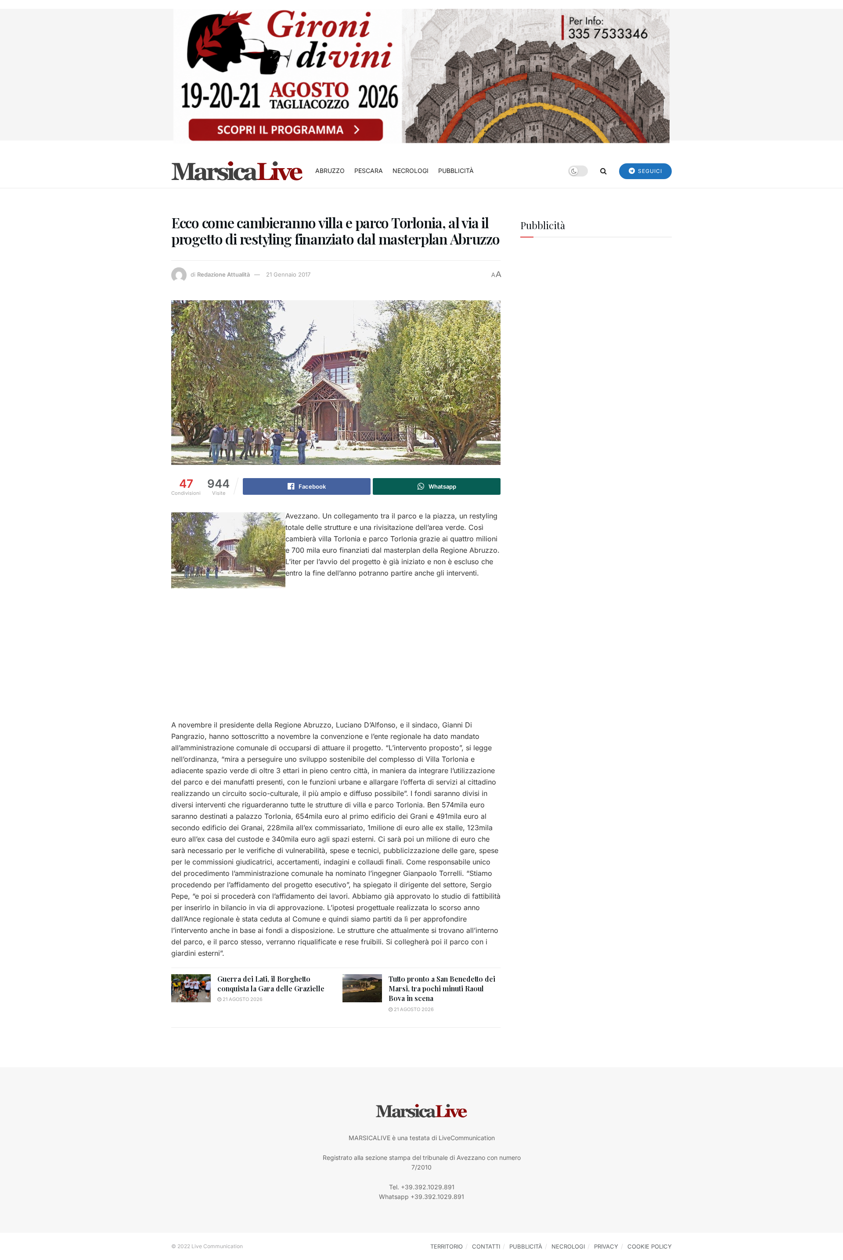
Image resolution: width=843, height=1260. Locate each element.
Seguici (649, 171)
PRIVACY (606, 1246)
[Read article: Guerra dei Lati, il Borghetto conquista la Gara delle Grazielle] (191, 988)
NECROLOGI (411, 170)
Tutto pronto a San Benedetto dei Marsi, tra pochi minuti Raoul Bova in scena (442, 988)
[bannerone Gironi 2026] (421, 75)
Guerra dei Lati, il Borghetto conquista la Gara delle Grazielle (270, 983)
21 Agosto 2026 (242, 999)
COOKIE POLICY (649, 1246)
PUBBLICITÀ (456, 170)
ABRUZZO (330, 170)
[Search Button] (603, 171)
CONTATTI (486, 1246)
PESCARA (368, 170)
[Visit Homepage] (237, 170)
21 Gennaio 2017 (288, 274)
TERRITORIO (446, 1246)
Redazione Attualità (223, 274)
